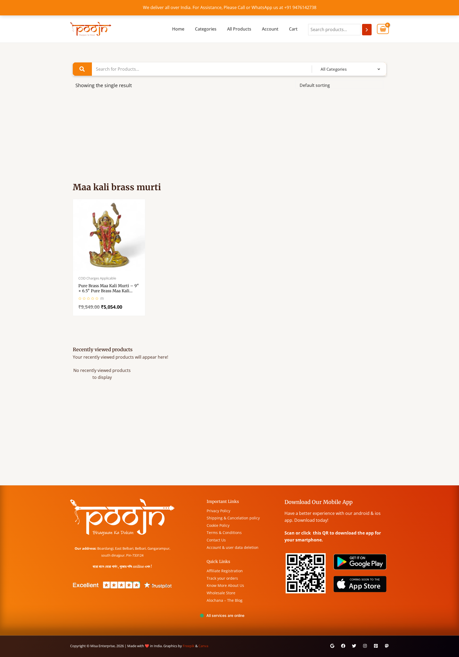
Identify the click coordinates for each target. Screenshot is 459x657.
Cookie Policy (218, 525)
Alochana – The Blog (225, 600)
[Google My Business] (332, 646)
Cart (293, 29)
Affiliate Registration (225, 570)
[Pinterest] (376, 646)
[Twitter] (354, 646)
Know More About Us (225, 585)
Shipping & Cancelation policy (233, 517)
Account (270, 29)
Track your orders (222, 578)
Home (178, 29)
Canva (203, 645)
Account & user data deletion (232, 547)
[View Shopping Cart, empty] (383, 29)
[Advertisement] (229, 138)
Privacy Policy (218, 510)
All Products (239, 29)
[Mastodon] (387, 646)
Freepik (188, 645)
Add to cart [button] (114, 270)
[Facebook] (343, 646)
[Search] (367, 29)
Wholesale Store (221, 592)
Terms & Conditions (224, 532)
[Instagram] (365, 646)
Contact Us (216, 539)
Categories (205, 29)
